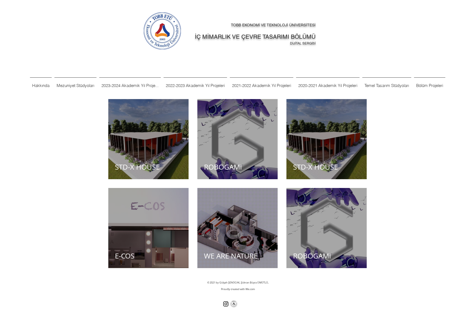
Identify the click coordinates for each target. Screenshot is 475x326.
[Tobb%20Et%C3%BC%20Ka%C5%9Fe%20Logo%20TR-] (233, 303)
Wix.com (250, 289)
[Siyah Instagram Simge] (225, 303)
